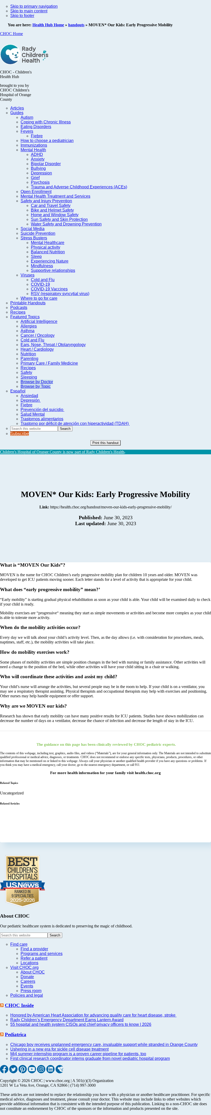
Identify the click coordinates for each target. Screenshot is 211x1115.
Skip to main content (28, 11)
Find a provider (34, 949)
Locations (29, 963)
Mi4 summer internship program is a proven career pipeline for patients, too (78, 1054)
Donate (27, 977)
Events (27, 986)
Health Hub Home (48, 25)
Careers (28, 981)
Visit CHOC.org (24, 967)
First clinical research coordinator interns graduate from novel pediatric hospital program (90, 1058)
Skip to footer (22, 15)
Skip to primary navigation (34, 6)
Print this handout (105, 443)
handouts (76, 25)
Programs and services (42, 953)
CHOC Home (11, 33)
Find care (19, 944)
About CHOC (33, 972)
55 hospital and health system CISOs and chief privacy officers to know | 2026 (80, 1024)
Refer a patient (34, 958)
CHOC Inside (19, 1005)
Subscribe (19, 433)
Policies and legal (26, 995)
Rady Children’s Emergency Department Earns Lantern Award (67, 1020)
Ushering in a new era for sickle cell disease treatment (59, 1049)
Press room (31, 990)
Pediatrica (15, 1034)
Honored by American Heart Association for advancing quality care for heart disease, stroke (93, 1015)
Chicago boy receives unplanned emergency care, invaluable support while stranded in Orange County (104, 1044)
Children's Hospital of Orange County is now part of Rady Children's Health (62, 452)
